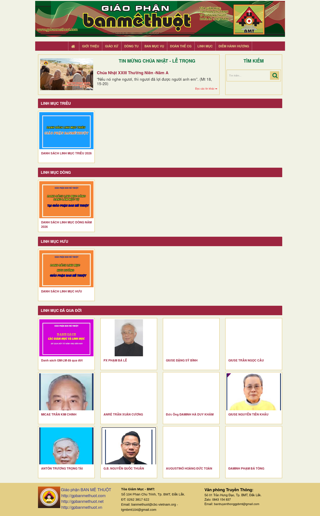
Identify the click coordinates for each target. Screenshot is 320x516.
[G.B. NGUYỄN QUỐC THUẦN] (129, 445)
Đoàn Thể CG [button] (180, 46)
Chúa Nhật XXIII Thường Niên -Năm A (133, 73)
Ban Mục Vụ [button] (154, 46)
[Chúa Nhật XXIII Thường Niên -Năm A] (66, 74)
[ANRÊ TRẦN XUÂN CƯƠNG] (129, 391)
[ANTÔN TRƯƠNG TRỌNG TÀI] (66, 445)
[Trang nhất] (73, 46)
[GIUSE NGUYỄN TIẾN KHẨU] (253, 391)
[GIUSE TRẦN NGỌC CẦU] (253, 337)
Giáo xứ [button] (111, 46)
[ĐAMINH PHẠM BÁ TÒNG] (253, 445)
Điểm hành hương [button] (234, 46)
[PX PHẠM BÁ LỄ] (129, 337)
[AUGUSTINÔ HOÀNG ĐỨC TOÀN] (191, 445)
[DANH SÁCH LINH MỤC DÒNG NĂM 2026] (66, 199)
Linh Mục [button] (205, 46)
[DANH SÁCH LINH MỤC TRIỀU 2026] (66, 130)
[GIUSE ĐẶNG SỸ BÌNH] (191, 337)
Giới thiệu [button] (90, 46)
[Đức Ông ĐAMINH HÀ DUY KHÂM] (191, 391)
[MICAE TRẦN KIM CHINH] (66, 391)
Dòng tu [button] (131, 46)
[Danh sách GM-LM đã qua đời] (66, 337)
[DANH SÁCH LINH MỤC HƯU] (66, 268)
